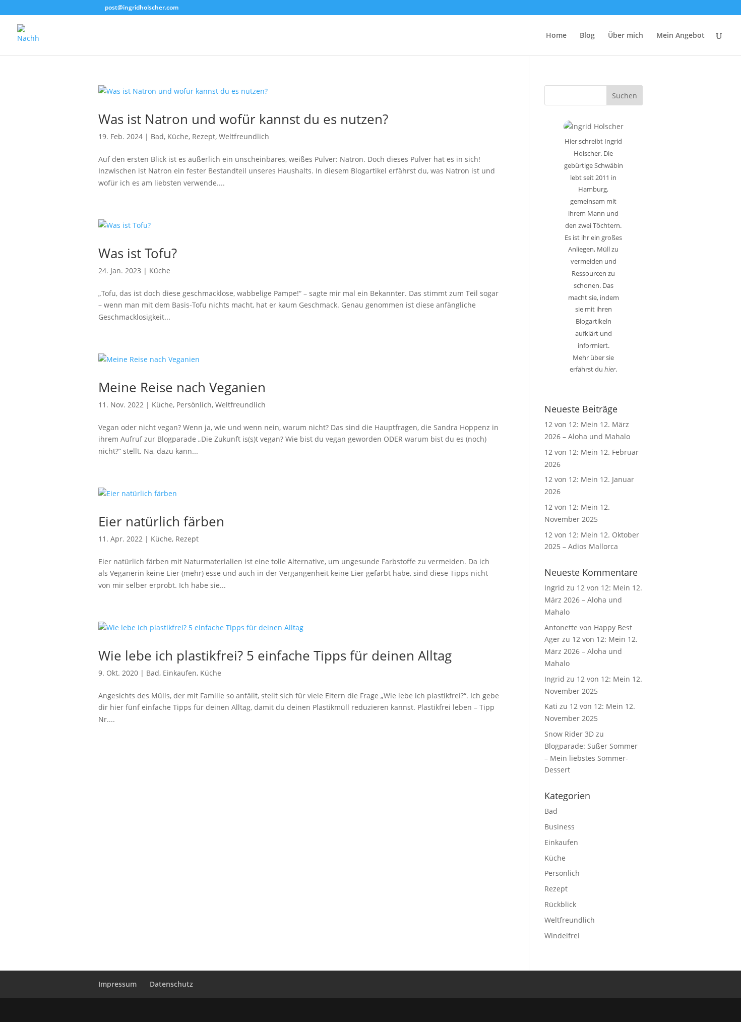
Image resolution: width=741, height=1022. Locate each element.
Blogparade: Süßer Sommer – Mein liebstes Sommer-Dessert (591, 758)
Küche (178, 136)
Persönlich (194, 404)
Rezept (203, 136)
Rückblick (560, 904)
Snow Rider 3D (569, 734)
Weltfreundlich (244, 136)
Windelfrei (562, 935)
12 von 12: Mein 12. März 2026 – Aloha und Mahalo (593, 600)
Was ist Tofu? (137, 253)
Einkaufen (180, 673)
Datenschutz (171, 984)
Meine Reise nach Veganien (182, 387)
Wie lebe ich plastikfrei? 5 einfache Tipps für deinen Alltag (275, 655)
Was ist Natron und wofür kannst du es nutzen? (243, 119)
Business (559, 826)
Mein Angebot (680, 36)
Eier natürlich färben (161, 521)
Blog (587, 36)
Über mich (625, 36)
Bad (157, 136)
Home (556, 36)
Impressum (117, 984)
